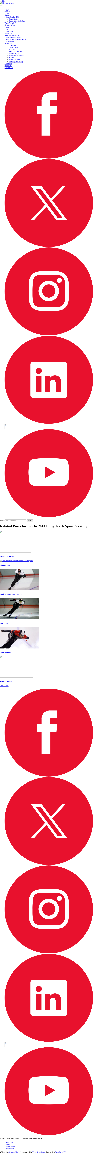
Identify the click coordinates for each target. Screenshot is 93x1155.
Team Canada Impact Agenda (15, 39)
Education (8, 33)
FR (3, 1)
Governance (13, 47)
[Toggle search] (1, 5)
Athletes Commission (16, 55)
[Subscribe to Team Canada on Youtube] (49, 516)
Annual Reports (14, 60)
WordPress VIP (60, 1152)
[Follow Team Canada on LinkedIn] (49, 423)
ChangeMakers (13, 1152)
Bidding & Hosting (16, 62)
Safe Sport (8, 64)
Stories (7, 9)
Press (6, 29)
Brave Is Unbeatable (12, 35)
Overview (12, 45)
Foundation (9, 31)
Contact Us (9, 68)
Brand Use (8, 66)
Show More (4, 686)
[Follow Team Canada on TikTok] (7, 428)
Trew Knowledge (38, 1152)
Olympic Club (10, 25)
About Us (8, 43)
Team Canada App (11, 23)
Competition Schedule (17, 21)
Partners (7, 27)
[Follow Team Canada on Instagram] (49, 335)
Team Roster (13, 19)
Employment (9, 41)
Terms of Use (9, 1148)
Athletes (7, 11)
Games (7, 15)
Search (2, 520)
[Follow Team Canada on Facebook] (49, 158)
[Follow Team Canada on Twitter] (49, 246)
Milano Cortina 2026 (12, 17)
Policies (12, 49)
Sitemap (7, 1144)
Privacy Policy (10, 1146)
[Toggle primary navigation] (1, 1)
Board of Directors (15, 51)
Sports (7, 13)
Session (12, 58)
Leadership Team (15, 53)
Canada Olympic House (13, 37)
